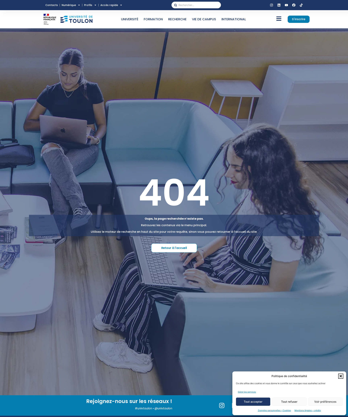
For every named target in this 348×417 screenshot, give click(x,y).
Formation (153, 19)
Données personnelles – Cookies (274, 410)
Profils (88, 5)
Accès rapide (109, 5)
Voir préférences (325, 401)
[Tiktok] (301, 5)
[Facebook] (294, 5)
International (233, 19)
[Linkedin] (279, 5)
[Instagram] (271, 5)
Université (129, 19)
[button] (341, 376)
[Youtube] (286, 5)
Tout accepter (253, 401)
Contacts (51, 5)
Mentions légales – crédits (308, 410)
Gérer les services (247, 391)
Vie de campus (204, 19)
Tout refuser (289, 401)
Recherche (177, 19)
